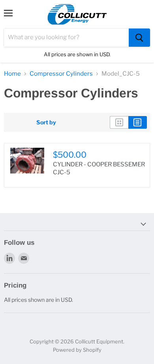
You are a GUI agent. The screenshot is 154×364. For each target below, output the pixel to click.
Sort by (46, 122)
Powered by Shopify (77, 350)
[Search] (139, 38)
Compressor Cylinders (61, 74)
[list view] (137, 122)
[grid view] (119, 122)
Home (12, 74)
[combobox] (66, 38)
